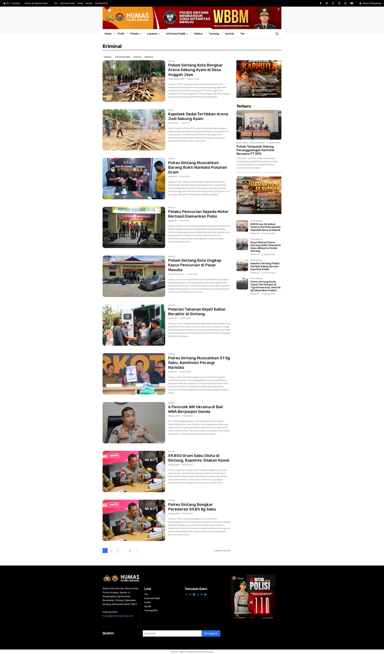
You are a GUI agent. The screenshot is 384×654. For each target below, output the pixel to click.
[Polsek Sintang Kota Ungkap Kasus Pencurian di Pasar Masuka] (134, 276)
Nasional (149, 57)
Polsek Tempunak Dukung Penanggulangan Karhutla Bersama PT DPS (255, 150)
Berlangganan (211, 633)
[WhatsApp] (345, 3)
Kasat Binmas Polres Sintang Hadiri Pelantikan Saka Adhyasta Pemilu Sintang (265, 247)
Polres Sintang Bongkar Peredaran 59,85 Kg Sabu (192, 507)
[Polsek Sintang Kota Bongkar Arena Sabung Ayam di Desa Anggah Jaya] (134, 81)
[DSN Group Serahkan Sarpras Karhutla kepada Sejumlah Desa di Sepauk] (242, 226)
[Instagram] (327, 3)
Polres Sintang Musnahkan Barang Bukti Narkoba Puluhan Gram (197, 167)
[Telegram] (194, 594)
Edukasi (107, 57)
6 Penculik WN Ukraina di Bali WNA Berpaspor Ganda (195, 409)
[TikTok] (333, 3)
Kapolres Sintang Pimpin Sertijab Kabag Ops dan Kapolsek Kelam (265, 266)
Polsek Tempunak (257, 143)
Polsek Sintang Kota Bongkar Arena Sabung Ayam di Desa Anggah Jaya (195, 70)
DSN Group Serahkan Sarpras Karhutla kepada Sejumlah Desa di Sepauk (265, 227)
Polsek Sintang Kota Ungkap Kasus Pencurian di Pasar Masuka (194, 265)
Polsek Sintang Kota (176, 79)
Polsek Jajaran (242, 143)
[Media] (192, 17)
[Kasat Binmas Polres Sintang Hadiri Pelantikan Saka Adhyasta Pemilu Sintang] (242, 244)
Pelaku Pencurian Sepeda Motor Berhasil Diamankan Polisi (198, 214)
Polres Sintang (256, 221)
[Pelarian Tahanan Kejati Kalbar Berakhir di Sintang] (134, 325)
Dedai (170, 110)
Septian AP (172, 177)
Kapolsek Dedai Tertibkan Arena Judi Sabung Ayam (198, 116)
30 (130, 550)
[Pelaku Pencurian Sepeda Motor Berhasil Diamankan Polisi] (134, 227)
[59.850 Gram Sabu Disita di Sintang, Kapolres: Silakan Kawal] (134, 471)
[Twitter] (339, 3)
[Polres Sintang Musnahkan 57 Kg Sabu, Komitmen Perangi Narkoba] (134, 374)
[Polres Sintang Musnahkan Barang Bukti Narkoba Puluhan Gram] (134, 178)
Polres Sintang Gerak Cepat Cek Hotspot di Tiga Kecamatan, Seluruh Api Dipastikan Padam (265, 286)
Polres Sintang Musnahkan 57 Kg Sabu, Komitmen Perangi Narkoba (199, 363)
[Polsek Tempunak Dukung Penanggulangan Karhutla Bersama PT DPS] (258, 125)
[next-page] (137, 550)
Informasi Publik (122, 57)
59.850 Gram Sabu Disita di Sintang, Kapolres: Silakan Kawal (198, 458)
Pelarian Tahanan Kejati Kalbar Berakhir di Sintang (197, 311)
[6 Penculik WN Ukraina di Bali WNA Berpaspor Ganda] (134, 422)
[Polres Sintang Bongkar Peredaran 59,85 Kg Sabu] (134, 520)
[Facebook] (320, 3)
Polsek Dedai (173, 123)
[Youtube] (352, 3)
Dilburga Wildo (174, 416)
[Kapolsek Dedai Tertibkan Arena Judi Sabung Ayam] (134, 130)
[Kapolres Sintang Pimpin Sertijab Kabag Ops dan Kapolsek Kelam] (242, 265)
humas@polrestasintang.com (118, 615)
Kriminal (137, 57)
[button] (276, 33)
